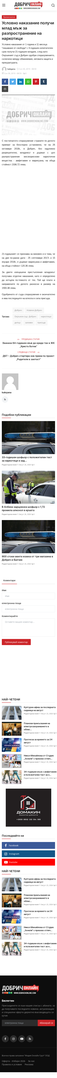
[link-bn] (28, 808)
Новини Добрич (34, 310)
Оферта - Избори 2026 (13, 1061)
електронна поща (11, 603)
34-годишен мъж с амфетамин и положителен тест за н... (40, 773)
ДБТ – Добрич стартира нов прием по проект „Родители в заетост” (28, 357)
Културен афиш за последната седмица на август (40, 709)
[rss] (29, 1038)
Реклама (29, 1064)
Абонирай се (46, 1022)
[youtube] (21, 1038)
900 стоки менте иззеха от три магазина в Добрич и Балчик (27, 558)
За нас (31, 1061)
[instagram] (13, 1038)
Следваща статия (27, 352)
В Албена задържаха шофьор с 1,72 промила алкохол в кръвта (23, 508)
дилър (17, 322)
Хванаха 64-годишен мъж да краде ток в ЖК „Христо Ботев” (28, 345)
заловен (29, 322)
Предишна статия (30, 339)
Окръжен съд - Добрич (25, 316)
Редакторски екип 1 (10, 464)
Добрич (18, 310)
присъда (41, 322)
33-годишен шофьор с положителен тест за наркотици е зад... (27, 459)
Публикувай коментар (16, 642)
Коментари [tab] (9, 580)
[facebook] (5, 1038)
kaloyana (6, 392)
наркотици (46, 316)
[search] (53, 5)
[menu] (4, 5)
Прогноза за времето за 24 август (38, 741)
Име (4, 590)
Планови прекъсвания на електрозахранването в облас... (37, 726)
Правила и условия (12, 1064)
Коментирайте (10, 616)
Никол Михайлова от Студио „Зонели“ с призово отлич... (39, 757)
